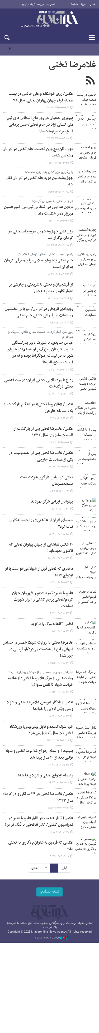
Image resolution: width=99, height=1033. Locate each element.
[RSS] (90, 81)
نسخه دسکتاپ (49, 891)
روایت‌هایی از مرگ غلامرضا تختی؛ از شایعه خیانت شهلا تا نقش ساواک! (40, 681)
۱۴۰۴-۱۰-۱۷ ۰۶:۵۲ (59, 692)
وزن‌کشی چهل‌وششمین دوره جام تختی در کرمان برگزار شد (40, 234)
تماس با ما (50, 4)
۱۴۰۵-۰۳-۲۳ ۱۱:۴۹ (58, 274)
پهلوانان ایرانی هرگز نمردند (52, 501)
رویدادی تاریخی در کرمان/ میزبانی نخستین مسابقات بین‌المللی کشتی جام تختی (39, 312)
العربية (83, 4)
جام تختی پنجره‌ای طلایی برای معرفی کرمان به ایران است (38, 263)
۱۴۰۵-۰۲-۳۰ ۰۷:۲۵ (58, 370)
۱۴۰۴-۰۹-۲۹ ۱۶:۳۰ (58, 765)
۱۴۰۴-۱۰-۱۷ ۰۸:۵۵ (58, 663)
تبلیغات (32, 4)
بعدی (35, 868)
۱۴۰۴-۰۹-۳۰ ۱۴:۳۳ (58, 740)
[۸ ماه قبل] (85, 731)
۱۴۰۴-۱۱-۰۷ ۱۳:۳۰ (59, 418)
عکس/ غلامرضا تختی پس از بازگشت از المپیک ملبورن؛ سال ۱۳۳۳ (43, 432)
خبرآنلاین (49, 19)
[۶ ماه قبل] (85, 408)
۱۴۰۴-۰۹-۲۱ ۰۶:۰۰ (59, 832)
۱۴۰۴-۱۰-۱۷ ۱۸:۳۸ (58, 558)
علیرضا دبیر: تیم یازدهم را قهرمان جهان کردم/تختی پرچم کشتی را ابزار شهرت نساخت (42, 600)
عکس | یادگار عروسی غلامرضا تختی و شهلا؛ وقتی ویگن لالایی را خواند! (39, 705)
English (74, 4)
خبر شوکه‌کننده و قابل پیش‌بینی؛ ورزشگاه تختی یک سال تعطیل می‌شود (41, 730)
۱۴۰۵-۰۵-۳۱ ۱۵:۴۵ (58, 107)
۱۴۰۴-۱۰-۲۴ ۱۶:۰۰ (59, 509)
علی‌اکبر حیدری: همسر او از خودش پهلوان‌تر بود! (41, 672)
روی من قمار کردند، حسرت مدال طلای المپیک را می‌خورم (40, 334)
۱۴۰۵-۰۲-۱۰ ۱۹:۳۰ (59, 394)
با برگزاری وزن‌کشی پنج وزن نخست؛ (49, 172)
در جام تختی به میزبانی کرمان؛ (52, 201)
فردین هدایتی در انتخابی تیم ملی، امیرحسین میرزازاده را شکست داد (38, 210)
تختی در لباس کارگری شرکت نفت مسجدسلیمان (46, 480)
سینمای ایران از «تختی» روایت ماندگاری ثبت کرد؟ (41, 523)
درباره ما (40, 4)
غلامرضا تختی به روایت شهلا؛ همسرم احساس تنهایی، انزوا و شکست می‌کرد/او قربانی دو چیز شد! (38, 649)
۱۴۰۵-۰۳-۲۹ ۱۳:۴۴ (58, 138)
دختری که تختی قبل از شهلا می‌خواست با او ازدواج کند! (39, 572)
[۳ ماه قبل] (85, 337)
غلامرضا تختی (72, 65)
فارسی (92, 4)
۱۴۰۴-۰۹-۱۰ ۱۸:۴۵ (59, 856)
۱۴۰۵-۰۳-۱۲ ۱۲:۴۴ (58, 323)
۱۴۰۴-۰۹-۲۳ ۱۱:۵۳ (58, 808)
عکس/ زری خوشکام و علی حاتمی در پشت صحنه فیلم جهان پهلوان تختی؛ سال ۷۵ (41, 97)
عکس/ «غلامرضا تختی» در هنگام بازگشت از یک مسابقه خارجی (38, 407)
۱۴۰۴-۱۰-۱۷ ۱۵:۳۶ (59, 613)
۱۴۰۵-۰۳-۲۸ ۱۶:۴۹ (58, 192)
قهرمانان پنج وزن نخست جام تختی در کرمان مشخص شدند (38, 152)
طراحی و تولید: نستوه (47, 938)
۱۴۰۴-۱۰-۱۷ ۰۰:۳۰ (59, 716)
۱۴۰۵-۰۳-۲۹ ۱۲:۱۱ (59, 163)
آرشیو (24, 4)
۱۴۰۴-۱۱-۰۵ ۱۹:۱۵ (59, 442)
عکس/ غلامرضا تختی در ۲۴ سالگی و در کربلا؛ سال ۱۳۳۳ (38, 797)
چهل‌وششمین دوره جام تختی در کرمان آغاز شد (39, 181)
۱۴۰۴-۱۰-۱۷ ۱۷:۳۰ (59, 582)
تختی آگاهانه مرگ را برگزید (52, 624)
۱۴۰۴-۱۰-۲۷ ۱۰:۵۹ (59, 491)
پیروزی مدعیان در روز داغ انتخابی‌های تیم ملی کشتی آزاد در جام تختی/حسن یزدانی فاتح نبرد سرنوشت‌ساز (40, 124)
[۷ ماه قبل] (85, 433)
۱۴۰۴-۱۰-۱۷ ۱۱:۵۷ (59, 631)
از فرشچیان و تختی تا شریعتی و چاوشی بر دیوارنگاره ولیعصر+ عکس (40, 288)
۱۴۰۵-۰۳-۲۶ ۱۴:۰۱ (59, 221)
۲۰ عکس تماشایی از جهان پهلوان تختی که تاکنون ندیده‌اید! (41, 548)
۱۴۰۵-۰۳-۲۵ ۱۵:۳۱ (58, 245)
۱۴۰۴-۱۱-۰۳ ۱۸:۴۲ (59, 467)
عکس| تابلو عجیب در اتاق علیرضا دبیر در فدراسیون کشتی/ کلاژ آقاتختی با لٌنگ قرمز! (39, 821)
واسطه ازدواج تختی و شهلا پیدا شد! (45, 775)
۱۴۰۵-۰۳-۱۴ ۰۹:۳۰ (58, 298)
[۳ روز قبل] (85, 98)
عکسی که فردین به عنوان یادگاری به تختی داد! (40, 846)
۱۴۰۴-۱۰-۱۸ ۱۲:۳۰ (59, 534)
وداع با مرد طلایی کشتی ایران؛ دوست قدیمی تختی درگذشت (38, 383)
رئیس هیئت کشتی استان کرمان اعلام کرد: (44, 254)
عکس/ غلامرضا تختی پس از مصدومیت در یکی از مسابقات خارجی (41, 456)
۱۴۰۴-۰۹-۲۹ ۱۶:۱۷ (59, 782)
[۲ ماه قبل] (85, 122)
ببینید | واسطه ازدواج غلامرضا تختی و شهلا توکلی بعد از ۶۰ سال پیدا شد (39, 754)
